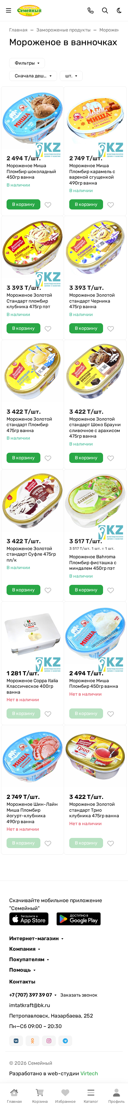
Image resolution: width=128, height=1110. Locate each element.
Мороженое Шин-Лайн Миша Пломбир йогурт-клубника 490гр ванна (32, 813)
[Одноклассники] (32, 1041)
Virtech (89, 1073)
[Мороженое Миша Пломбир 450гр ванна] (95, 633)
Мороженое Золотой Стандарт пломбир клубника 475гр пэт (29, 300)
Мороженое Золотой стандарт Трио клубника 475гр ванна (94, 810)
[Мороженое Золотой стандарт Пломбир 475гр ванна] (32, 371)
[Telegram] (65, 1041)
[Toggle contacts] (90, 10)
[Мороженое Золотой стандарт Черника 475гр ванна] (95, 247)
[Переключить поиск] (105, 10)
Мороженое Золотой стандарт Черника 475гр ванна (92, 300)
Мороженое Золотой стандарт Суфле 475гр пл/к (31, 554)
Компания (22, 949)
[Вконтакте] (16, 1041)
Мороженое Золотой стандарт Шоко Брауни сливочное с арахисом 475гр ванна (95, 427)
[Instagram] (49, 1041)
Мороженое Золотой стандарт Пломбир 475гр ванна (29, 424)
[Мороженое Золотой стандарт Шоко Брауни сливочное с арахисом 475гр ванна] (95, 371)
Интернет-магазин (34, 938)
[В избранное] (48, 204)
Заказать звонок (78, 995)
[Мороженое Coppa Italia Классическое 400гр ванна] (32, 633)
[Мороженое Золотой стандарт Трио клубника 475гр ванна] (95, 756)
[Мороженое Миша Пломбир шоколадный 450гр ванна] (32, 118)
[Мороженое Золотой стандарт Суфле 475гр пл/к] (32, 500)
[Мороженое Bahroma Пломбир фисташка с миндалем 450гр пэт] (95, 500)
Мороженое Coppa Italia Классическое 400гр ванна (32, 686)
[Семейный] (29, 10)
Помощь (20, 970)
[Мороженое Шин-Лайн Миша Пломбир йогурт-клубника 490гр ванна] (32, 756)
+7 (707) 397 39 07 (30, 995)
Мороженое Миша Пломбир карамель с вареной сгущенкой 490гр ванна (92, 174)
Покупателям (26, 959)
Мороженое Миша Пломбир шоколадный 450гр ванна (31, 171)
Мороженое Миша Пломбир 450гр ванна (93, 683)
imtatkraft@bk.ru (29, 1005)
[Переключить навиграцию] (8, 10)
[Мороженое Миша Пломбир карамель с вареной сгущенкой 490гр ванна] (95, 118)
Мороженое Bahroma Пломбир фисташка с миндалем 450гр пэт (93, 562)
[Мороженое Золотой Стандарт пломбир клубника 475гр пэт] (32, 247)
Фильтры (25, 63)
